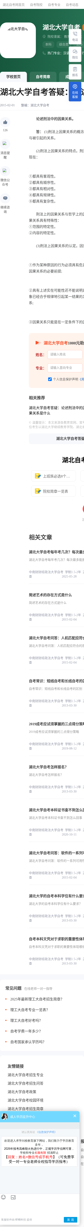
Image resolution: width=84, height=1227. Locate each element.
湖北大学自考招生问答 (25, 1083)
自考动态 (72, 4)
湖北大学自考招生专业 (25, 1075)
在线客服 (75, 94)
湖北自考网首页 (14, 4)
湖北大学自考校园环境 (25, 1100)
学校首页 (13, 77)
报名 (75, 75)
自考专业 (54, 4)
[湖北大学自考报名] (75, 69)
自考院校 (36, 4)
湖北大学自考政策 (22, 1092)
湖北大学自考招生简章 (25, 1109)
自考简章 (43, 77)
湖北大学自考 (39, 105)
